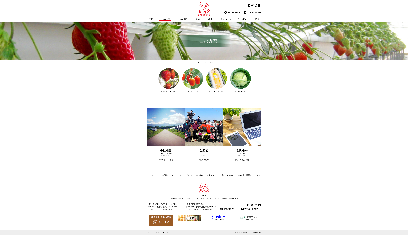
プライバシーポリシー (155, 232)
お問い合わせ (211, 175)
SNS (258, 175)
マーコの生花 (176, 175)
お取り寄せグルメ (227, 175)
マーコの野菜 (163, 175)
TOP (152, 175)
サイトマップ (168, 232)
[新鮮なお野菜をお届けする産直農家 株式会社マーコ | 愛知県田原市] (204, 15)
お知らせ (189, 175)
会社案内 (199, 175)
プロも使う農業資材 (245, 175)
